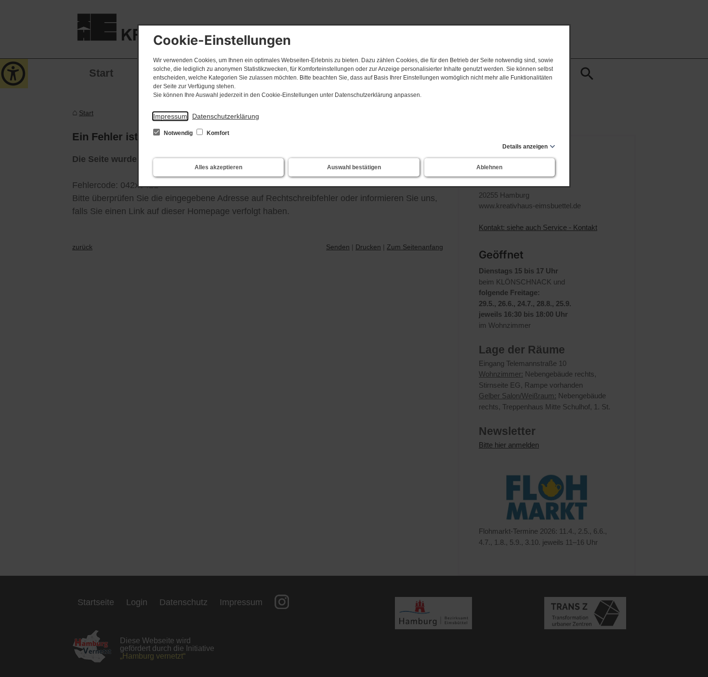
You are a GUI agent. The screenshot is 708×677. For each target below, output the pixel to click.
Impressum (170, 116)
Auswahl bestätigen (354, 167)
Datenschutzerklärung (225, 116)
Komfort (217, 133)
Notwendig (178, 133)
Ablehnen (489, 167)
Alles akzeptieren (218, 167)
